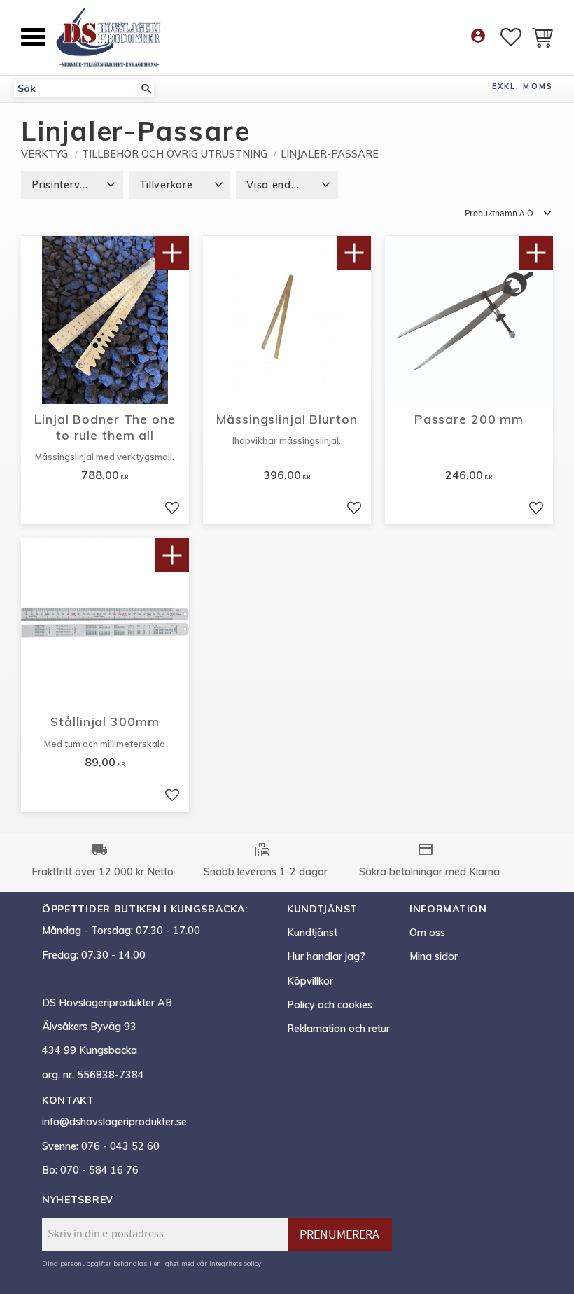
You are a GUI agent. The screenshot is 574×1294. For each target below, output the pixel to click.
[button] (33, 37)
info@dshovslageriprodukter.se (114, 1121)
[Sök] (146, 88)
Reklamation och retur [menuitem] (338, 1028)
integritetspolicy (235, 1263)
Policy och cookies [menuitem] (329, 1005)
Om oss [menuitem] (427, 932)
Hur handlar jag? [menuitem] (326, 956)
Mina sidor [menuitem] (434, 956)
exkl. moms (522, 86)
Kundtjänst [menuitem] (312, 932)
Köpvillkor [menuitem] (310, 981)
